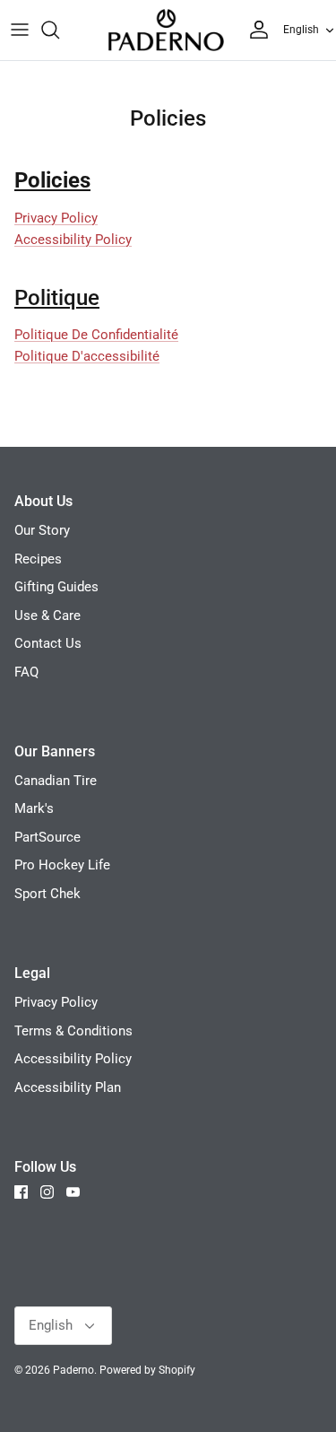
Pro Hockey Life (62, 865)
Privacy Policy (56, 218)
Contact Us (48, 643)
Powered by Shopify (147, 1370)
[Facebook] (21, 1192)
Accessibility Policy (73, 239)
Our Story (42, 530)
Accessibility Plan (67, 1087)
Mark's (34, 808)
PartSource (47, 837)
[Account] (254, 29)
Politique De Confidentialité (96, 335)
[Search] (59, 29)
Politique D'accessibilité (86, 356)
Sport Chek (47, 894)
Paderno (73, 1370)
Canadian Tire (55, 781)
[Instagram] (47, 1192)
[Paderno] (166, 30)
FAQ (26, 672)
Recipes (38, 559)
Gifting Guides (56, 587)
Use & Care (47, 615)
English (301, 29)
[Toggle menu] (19, 29)
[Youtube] (73, 1192)
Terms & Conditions (73, 1031)
